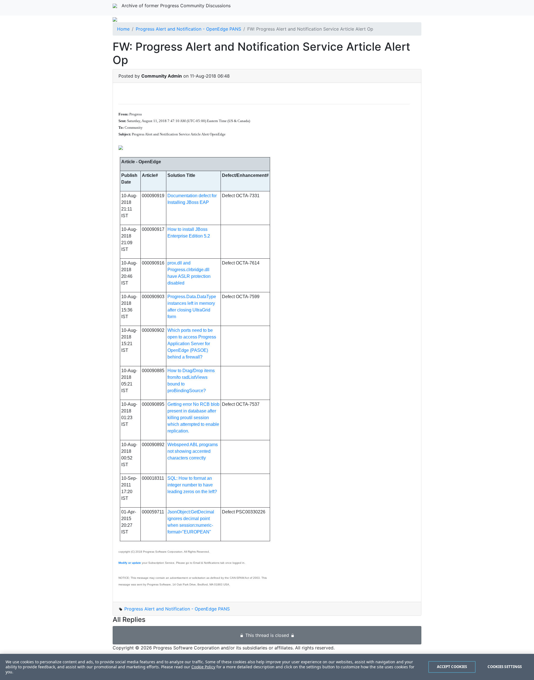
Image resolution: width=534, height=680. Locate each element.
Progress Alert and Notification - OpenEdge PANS (188, 29)
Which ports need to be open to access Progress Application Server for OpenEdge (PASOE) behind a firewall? (191, 343)
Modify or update (129, 562)
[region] (267, 667)
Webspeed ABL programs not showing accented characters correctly (192, 451)
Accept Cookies (452, 666)
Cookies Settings (505, 666)
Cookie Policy (203, 666)
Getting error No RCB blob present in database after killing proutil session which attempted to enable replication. (193, 417)
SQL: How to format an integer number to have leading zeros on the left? (192, 485)
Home (123, 29)
